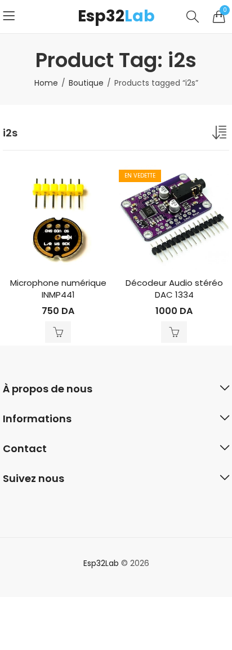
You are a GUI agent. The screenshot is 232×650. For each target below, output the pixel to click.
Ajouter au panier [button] (58, 332)
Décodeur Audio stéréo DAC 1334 (174, 288)
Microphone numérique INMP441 (58, 288)
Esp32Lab (101, 563)
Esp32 (116, 16)
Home (46, 83)
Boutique (86, 83)
